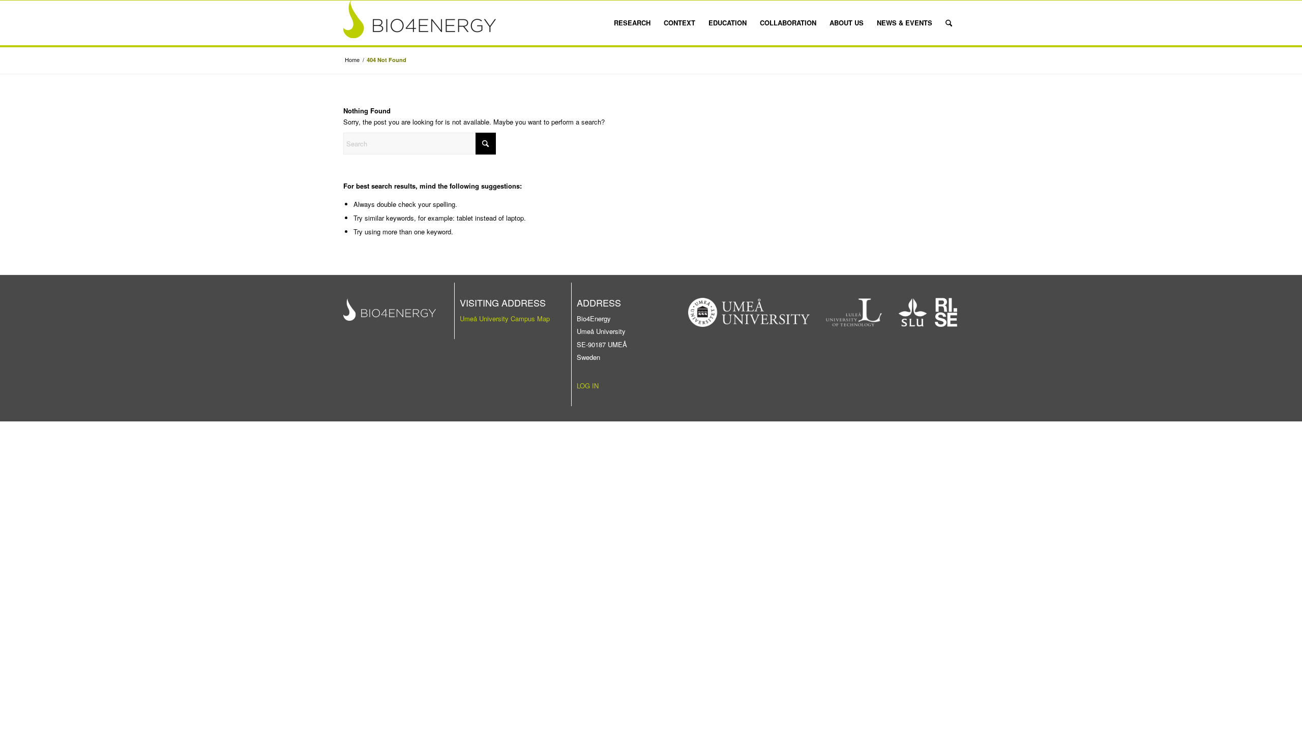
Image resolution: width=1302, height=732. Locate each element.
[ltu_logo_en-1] (854, 312)
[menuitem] (632, 23)
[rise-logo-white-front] (946, 312)
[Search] (949, 23)
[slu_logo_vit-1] (912, 312)
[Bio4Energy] (419, 23)
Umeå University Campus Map (505, 318)
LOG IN (588, 385)
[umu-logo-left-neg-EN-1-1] (749, 312)
